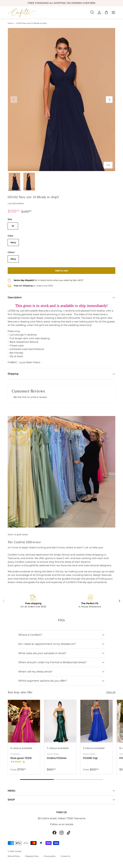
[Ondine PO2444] (60, 721)
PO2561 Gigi (90, 758)
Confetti (17, 851)
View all (110, 692)
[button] (106, 12)
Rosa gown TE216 (21, 758)
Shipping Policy (32, 856)
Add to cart (61, 270)
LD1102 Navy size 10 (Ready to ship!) (31, 23)
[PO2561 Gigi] (96, 721)
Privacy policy (50, 856)
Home (10, 23)
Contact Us (65, 856)
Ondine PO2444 (56, 758)
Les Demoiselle (16, 203)
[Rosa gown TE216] (24, 721)
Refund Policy (14, 856)
